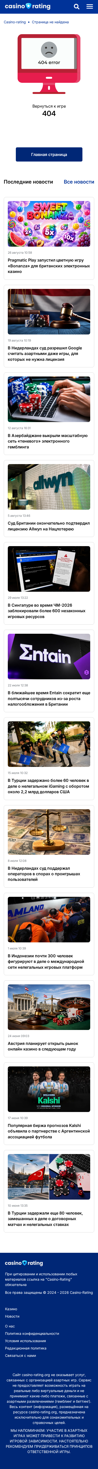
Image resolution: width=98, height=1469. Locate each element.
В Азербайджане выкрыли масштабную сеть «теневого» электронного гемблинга (48, 441)
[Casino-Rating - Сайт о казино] (25, 6)
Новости (12, 1316)
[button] (76, 7)
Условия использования (25, 1341)
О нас (10, 1326)
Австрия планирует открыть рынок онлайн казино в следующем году (43, 1046)
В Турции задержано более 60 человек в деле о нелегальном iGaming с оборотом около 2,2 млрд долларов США (48, 786)
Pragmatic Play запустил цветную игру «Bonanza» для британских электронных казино (49, 265)
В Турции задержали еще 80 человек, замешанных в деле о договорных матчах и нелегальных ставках (45, 1218)
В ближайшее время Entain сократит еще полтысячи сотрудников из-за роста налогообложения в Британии (49, 698)
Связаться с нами (20, 1355)
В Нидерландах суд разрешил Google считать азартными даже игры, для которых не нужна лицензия (45, 353)
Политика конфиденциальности (32, 1333)
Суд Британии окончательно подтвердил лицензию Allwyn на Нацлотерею (49, 526)
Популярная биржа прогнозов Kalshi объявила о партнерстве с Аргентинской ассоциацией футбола (49, 1131)
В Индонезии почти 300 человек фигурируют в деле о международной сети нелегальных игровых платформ (46, 961)
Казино (11, 1309)
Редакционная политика (25, 1348)
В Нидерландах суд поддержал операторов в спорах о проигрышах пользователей (44, 874)
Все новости (79, 182)
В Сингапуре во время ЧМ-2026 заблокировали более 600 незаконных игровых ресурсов (46, 611)
